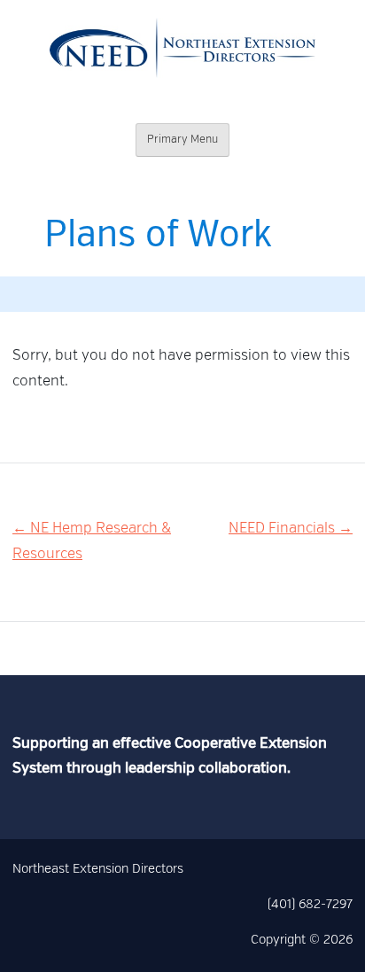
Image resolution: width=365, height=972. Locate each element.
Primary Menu (182, 140)
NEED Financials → (291, 529)
